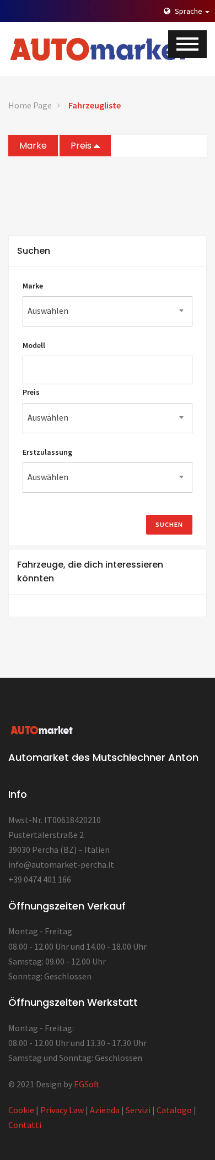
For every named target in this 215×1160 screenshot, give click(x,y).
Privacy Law (62, 1109)
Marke (33, 145)
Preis (82, 145)
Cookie (21, 1109)
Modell (34, 345)
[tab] (107, 251)
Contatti (24, 1124)
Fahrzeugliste (94, 105)
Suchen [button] (33, 250)
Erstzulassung (47, 452)
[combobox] (107, 311)
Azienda (105, 1109)
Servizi (138, 1109)
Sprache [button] (188, 11)
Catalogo (174, 1109)
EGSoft (86, 1084)
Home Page (30, 105)
